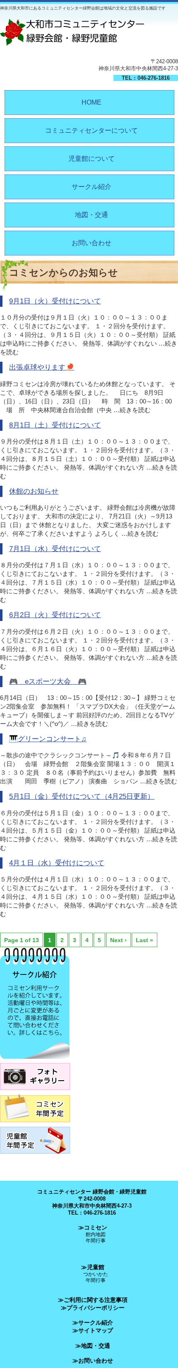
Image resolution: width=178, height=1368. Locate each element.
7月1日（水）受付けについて (55, 549)
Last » (144, 940)
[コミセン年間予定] (35, 1125)
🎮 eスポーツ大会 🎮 (48, 681)
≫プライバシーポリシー (93, 1307)
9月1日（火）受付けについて (55, 301)
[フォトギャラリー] (35, 1092)
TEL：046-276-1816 (146, 78)
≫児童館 (92, 1267)
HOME (91, 102)
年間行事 (96, 1240)
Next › (118, 940)
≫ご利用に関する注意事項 (92, 1299)
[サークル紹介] (35, 1061)
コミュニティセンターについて (91, 130)
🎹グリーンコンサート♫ (48, 739)
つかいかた (95, 1274)
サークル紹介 (91, 186)
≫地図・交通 (92, 1345)
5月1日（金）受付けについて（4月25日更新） (81, 796)
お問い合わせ (91, 242)
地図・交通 (91, 214)
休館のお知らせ (33, 491)
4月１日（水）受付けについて (56, 863)
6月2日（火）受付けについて (55, 615)
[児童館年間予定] (35, 1156)
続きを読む (135, 409)
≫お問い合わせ (92, 1360)
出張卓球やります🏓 (41, 367)
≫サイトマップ (92, 1330)
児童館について (91, 158)
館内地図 (96, 1234)
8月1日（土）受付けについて (55, 425)
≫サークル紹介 (92, 1322)
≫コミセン (92, 1227)
